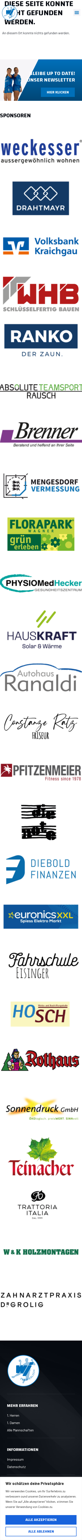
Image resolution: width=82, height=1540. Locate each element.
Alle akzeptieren (41, 1519)
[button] (76, 12)
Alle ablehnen (41, 1531)
